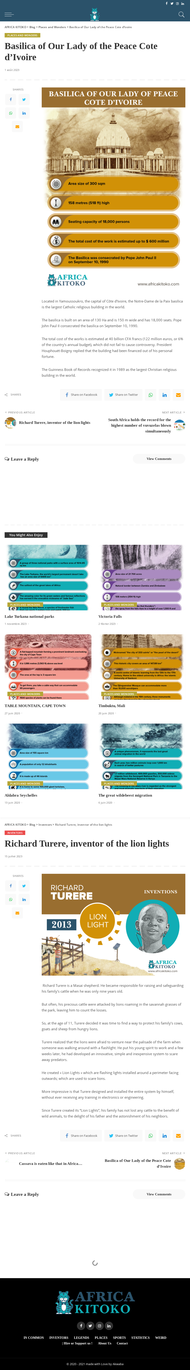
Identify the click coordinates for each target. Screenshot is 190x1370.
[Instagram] (177, 3)
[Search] (180, 14)
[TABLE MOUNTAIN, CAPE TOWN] (48, 667)
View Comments (159, 459)
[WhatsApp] (10, 113)
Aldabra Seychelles (21, 795)
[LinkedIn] (182, 3)
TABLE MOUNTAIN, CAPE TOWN (35, 706)
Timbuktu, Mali (111, 706)
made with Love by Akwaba (105, 1364)
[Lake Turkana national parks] (48, 577)
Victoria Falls (110, 616)
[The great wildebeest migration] (141, 756)
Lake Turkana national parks (29, 616)
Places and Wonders (22, 35)
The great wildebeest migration (125, 795)
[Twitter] (172, 3)
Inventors (14, 833)
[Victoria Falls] (141, 577)
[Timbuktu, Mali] (141, 667)
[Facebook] (166, 3)
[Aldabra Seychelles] (48, 756)
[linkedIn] (24, 113)
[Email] (17, 126)
